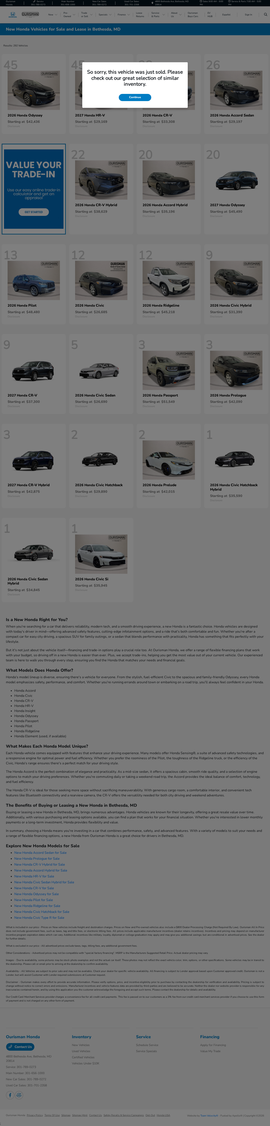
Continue (135, 97)
